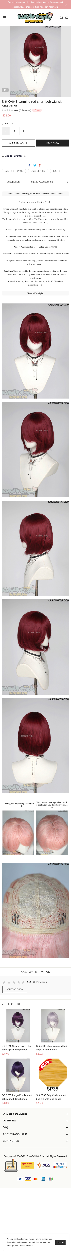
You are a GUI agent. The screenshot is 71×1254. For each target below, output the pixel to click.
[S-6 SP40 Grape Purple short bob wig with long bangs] (18, 1025)
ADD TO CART (18, 143)
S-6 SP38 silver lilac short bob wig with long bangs (51, 1048)
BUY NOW (52, 143)
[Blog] (11, 1165)
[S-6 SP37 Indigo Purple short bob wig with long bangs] (18, 1075)
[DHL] (27, 1165)
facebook (29, 165)
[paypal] (60, 1165)
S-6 (54, 171)
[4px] (43, 1165)
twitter (34, 165)
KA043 (20, 171)
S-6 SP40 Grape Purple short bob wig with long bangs (17, 1048)
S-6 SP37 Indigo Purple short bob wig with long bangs (17, 1097)
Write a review (15, 989)
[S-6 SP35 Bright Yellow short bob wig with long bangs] (52, 1075)
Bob (7, 171)
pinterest (40, 165)
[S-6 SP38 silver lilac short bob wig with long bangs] (52, 1025)
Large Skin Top (38, 171)
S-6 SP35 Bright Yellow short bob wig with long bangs (51, 1097)
